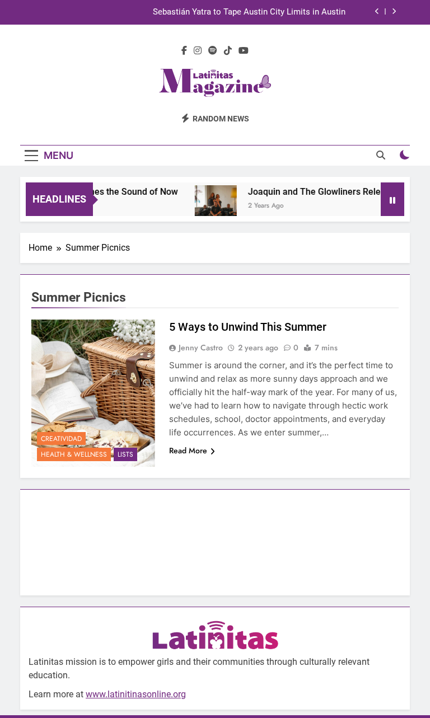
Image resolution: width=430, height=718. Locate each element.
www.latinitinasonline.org (136, 694)
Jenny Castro (201, 347)
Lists (125, 454)
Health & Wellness (74, 454)
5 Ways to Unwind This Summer (247, 327)
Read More (188, 450)
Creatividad (61, 439)
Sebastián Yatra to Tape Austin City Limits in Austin (249, 12)
